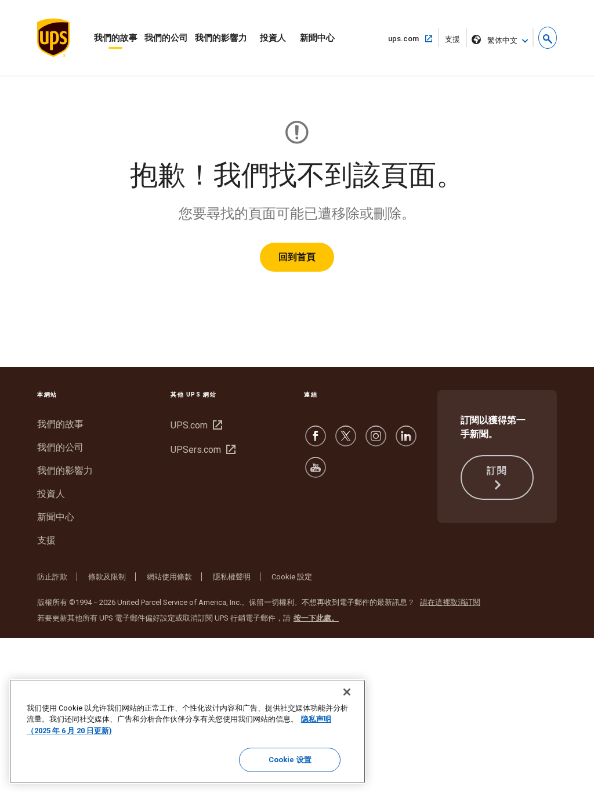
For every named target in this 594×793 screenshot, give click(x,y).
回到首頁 (297, 256)
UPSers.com (202, 449)
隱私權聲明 (232, 576)
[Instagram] (375, 441)
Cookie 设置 (290, 759)
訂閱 (497, 470)
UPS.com (195, 425)
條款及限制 (107, 576)
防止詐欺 (52, 576)
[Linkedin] (406, 441)
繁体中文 (502, 40)
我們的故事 (115, 38)
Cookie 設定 (291, 576)
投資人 (273, 38)
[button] (547, 38)
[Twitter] (345, 441)
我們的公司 (166, 38)
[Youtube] (315, 472)
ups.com (408, 38)
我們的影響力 (221, 38)
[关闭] (347, 692)
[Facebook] (315, 441)
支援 (456, 41)
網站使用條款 (169, 576)
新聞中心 (317, 38)
